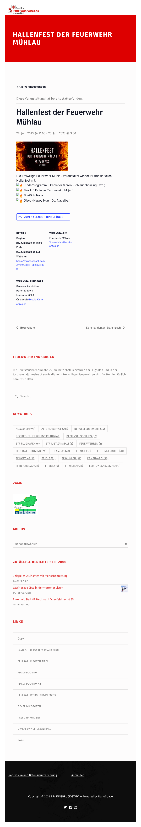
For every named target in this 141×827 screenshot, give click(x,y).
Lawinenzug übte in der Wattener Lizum (38, 587)
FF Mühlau (71, 458)
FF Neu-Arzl (97, 458)
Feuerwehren (91, 443)
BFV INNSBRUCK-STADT (65, 796)
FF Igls (48, 458)
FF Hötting (25, 458)
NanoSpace (105, 796)
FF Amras (61, 451)
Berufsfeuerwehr (89, 428)
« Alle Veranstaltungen (31, 87)
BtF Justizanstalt (59, 443)
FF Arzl (83, 451)
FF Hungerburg (110, 451)
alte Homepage (54, 428)
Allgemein (25, 428)
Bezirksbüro (27, 327)
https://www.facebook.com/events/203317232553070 (30, 264)
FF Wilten (74, 465)
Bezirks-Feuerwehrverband (38, 436)
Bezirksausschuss (81, 436)
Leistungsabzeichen (104, 465)
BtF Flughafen (28, 443)
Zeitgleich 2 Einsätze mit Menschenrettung (40, 575)
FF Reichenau (27, 465)
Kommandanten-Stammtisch (103, 327)
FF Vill (52, 465)
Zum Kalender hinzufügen (43, 217)
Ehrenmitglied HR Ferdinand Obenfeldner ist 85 (43, 599)
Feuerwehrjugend (31, 451)
